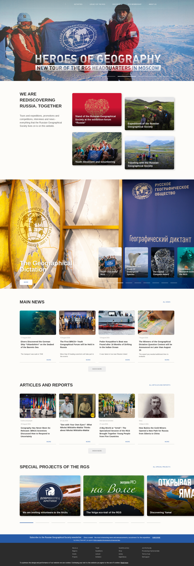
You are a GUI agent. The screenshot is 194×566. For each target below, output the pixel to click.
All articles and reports (159, 385)
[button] (106, 76)
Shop (120, 551)
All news (166, 302)
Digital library (122, 557)
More (26, 282)
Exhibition (98, 557)
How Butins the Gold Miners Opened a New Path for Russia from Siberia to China (153, 431)
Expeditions (99, 551)
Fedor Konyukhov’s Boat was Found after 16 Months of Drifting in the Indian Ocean (116, 344)
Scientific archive (124, 548)
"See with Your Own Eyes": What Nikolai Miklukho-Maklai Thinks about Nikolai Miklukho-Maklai (76, 427)
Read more (124, 563)
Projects (74, 557)
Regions (74, 551)
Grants (74, 554)
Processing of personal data (150, 551)
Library (121, 554)
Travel (97, 548)
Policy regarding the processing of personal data (107, 540)
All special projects (161, 467)
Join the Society (147, 548)
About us (75, 548)
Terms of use (146, 554)
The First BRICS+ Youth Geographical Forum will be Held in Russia (77, 344)
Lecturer (97, 554)
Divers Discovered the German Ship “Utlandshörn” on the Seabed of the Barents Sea (37, 344)
